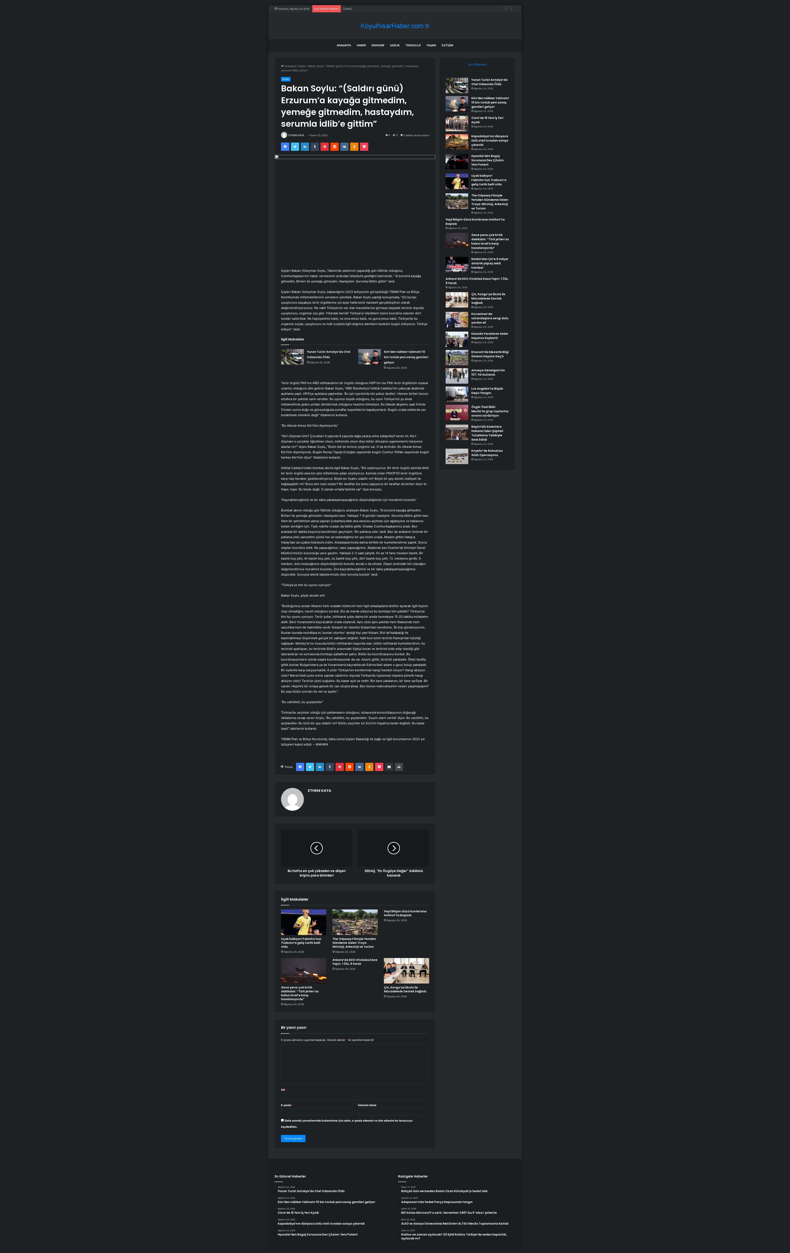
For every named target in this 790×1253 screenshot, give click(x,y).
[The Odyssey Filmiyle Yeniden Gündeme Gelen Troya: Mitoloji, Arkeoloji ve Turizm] (355, 922)
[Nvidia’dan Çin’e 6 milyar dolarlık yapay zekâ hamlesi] (457, 264)
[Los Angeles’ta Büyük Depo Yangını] (457, 394)
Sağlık (395, 45)
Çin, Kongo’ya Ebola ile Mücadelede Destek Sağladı (405, 989)
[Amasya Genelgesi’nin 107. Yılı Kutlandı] (457, 376)
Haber (361, 45)
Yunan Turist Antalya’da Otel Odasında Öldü (489, 82)
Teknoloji (413, 45)
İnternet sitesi (367, 1105)
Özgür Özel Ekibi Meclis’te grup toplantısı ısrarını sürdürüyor (490, 411)
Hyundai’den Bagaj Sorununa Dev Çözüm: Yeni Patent (487, 160)
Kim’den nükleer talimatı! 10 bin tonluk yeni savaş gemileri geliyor (406, 357)
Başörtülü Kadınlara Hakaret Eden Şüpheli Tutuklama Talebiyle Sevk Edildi (487, 433)
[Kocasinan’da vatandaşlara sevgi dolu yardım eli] (457, 319)
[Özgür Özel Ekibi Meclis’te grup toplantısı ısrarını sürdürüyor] (457, 412)
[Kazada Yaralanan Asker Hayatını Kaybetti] (457, 339)
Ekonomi (378, 45)
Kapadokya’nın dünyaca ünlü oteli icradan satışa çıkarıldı (489, 140)
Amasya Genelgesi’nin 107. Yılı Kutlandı (488, 372)
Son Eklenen (477, 64)
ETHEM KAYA (296, 135)
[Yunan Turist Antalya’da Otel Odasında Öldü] (292, 357)
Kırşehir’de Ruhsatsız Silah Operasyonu (487, 453)
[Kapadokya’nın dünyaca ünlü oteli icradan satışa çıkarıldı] (457, 142)
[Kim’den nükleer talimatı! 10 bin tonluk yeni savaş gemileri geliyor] (369, 357)
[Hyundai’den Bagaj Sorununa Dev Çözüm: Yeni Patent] (457, 161)
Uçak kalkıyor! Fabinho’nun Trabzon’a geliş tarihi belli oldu (301, 943)
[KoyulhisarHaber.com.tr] (395, 26)
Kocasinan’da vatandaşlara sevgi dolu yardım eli (489, 318)
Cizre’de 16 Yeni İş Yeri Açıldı (361, 8)
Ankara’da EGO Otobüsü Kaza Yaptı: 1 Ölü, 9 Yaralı (355, 962)
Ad (284, 1089)
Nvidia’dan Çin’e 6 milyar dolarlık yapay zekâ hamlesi (489, 263)
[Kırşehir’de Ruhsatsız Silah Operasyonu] (457, 456)
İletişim (447, 45)
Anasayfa (344, 45)
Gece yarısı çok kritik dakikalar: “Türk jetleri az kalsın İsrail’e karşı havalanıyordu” (300, 993)
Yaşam (431, 45)
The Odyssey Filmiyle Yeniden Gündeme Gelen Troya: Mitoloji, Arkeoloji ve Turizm (354, 943)
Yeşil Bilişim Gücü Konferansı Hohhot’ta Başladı (405, 913)
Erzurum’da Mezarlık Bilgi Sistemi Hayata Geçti (490, 354)
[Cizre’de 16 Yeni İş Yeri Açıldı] (457, 123)
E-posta (287, 1105)
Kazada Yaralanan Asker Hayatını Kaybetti (489, 336)
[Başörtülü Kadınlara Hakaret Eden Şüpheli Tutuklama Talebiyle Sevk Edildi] (457, 432)
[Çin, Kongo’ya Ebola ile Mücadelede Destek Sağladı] (406, 971)
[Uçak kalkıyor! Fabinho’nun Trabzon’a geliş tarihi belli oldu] (303, 922)
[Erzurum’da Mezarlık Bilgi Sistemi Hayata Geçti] (457, 357)
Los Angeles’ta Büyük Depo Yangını (487, 391)
